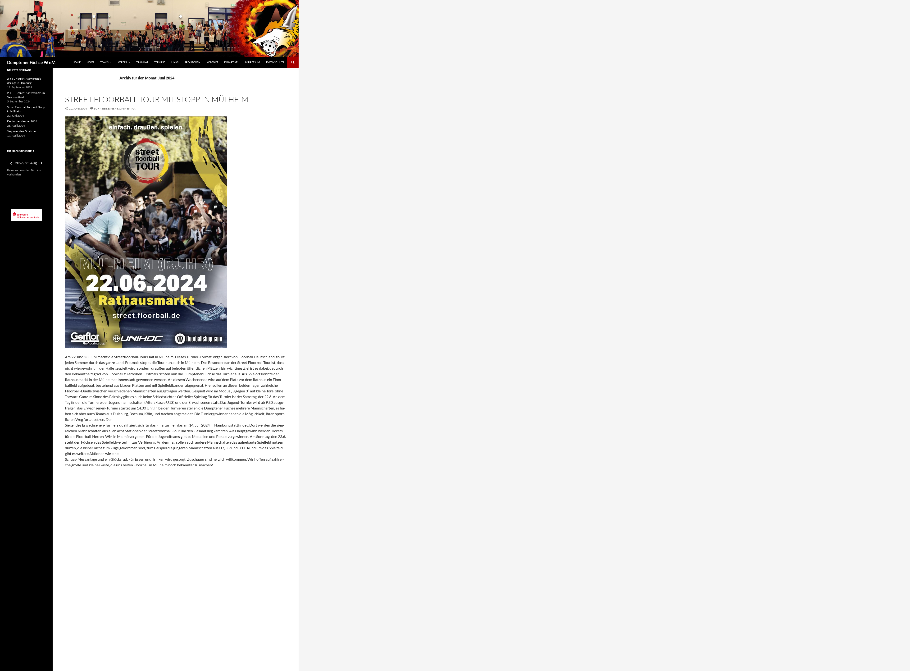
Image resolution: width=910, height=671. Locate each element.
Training (142, 62)
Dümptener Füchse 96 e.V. (31, 62)
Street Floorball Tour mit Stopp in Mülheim (156, 99)
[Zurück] (11, 163)
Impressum (252, 62)
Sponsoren (192, 62)
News (90, 62)
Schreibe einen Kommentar (115, 108)
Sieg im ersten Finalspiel (21, 131)
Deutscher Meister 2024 (22, 121)
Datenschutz (275, 62)
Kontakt (212, 62)
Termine (159, 62)
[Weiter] (42, 163)
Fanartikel (231, 62)
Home (77, 62)
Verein (122, 62)
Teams (104, 62)
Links (174, 62)
